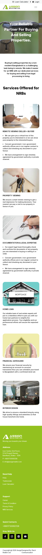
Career (5, 500)
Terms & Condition (9, 503)
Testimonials (7, 481)
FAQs (4, 478)
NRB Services (8, 510)
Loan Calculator (8, 484)
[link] (11, 7)
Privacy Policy (8, 506)
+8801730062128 (11, 526)
